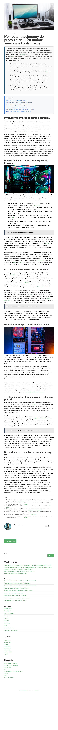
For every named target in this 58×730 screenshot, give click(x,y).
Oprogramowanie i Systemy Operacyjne (13, 671)
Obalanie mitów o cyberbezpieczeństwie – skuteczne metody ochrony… (21, 585)
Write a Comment (11, 541)
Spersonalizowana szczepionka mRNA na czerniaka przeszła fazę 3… (20, 580)
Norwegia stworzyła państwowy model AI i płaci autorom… (17, 583)
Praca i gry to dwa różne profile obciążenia (17, 100)
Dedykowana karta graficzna (10, 630)
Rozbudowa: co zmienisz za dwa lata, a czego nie (18, 111)
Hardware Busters (31, 513)
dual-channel (40, 260)
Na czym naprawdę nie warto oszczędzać (16, 105)
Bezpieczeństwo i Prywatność (11, 665)
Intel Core (6, 620)
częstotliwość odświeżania (41, 418)
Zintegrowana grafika (9, 628)
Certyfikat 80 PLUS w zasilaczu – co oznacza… (15, 600)
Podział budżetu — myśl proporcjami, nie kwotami (19, 102)
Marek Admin (7, 32)
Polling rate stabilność (9, 613)
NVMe (33, 404)
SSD (13, 217)
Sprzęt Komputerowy (17, 32)
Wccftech (25, 504)
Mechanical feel (7, 608)
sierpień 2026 (7, 640)
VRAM (47, 243)
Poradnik (6, 673)
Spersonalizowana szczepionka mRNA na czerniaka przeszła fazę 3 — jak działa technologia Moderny (28, 567)
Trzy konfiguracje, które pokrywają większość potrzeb (20, 109)
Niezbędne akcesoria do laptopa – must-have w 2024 (16, 588)
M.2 (9, 298)
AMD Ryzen (7, 623)
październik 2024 (8, 652)
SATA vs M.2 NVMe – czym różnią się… (13, 593)
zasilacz (13, 56)
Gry (5, 669)
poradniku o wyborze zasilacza (42, 287)
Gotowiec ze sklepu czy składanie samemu (17, 107)
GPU (8, 239)
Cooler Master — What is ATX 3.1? (35, 510)
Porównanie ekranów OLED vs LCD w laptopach (15, 595)
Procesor (6, 618)
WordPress (37, 690)
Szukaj (5, 553)
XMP (14, 262)
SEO (5, 675)
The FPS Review (21, 501)
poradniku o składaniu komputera (35, 392)
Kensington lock (8, 615)
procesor (22, 54)
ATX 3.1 (26, 283)
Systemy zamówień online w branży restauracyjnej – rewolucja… (19, 590)
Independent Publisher (23, 690)
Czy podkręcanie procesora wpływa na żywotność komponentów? (19, 571)
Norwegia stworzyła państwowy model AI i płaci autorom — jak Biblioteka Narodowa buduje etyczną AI (27, 565)
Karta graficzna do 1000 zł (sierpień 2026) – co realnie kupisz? (18, 569)
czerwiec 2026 (7, 642)
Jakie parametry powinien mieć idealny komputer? (15, 573)
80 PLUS (12, 275)
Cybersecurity (7, 667)
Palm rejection (7, 610)
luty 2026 (6, 644)
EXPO (20, 262)
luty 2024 (6, 654)
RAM (24, 131)
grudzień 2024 (7, 648)
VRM (31, 294)
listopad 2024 (7, 650)
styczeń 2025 (7, 646)
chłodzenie (48, 72)
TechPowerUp (33, 514)
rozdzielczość (36, 205)
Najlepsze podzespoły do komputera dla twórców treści (17, 598)
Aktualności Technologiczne (10, 663)
